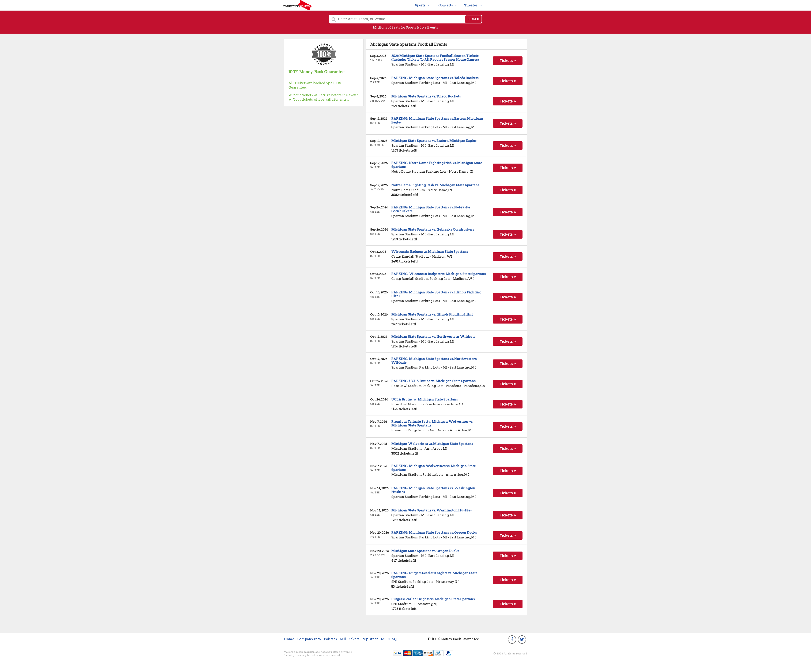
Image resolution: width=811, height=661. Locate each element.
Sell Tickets (349, 639)
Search (473, 19)
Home (289, 639)
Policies (330, 639)
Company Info (309, 639)
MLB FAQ (389, 639)
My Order (370, 639)
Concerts (445, 5)
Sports (420, 5)
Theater (471, 5)
